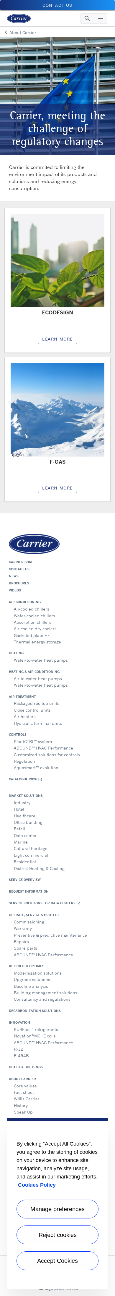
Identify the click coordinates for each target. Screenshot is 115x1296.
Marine (21, 841)
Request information (29, 891)
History (21, 1105)
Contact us (19, 569)
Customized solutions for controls (47, 754)
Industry (22, 802)
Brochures (19, 583)
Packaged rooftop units (36, 703)
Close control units (32, 709)
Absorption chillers (32, 622)
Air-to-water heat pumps (38, 678)
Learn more (57, 338)
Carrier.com (20, 562)
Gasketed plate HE (32, 635)
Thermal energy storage (37, 641)
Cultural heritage (30, 848)
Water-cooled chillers (34, 615)
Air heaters (25, 716)
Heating (16, 653)
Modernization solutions (38, 972)
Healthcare (24, 815)
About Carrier (22, 1079)
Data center (25, 835)
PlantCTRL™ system (33, 741)
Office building (28, 822)
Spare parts (25, 947)
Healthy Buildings (26, 1067)
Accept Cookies (57, 1261)
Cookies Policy (37, 1185)
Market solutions (26, 796)
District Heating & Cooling (39, 868)
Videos (15, 590)
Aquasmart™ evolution (36, 767)
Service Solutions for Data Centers (44, 903)
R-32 (18, 1049)
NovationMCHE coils (35, 1035)
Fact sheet (24, 1092)
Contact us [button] (57, 5)
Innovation (19, 1022)
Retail (19, 828)
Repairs (21, 941)
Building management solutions (45, 992)
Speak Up (23, 1111)
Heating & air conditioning (34, 672)
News (14, 576)
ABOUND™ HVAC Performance (43, 747)
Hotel (19, 809)
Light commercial (31, 855)
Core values (25, 1085)
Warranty (23, 928)
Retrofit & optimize (27, 966)
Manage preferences (57, 1209)
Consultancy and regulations (42, 999)
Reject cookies (58, 1235)
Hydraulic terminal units (38, 723)
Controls (18, 734)
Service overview (25, 880)
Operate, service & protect (34, 915)
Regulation (24, 761)
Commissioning (29, 921)
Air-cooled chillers (31, 608)
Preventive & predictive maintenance (50, 935)
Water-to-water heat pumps (41, 660)
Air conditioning (25, 602)
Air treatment (22, 697)
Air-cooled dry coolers (35, 628)
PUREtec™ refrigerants (36, 1029)
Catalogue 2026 (25, 779)
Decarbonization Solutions (35, 1011)
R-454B (21, 1055)
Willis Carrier (27, 1098)
